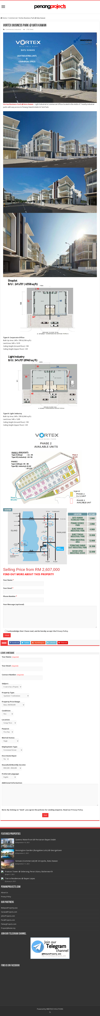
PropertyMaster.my (8, 928)
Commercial (12, 18)
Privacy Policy (6, 897)
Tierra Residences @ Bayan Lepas (20, 878)
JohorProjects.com (8, 916)
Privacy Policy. (62, 631)
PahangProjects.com (8, 924)
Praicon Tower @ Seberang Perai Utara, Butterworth (29, 871)
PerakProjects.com (8, 920)
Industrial (17, 29)
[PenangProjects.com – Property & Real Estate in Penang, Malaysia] (50, 6)
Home (4, 18)
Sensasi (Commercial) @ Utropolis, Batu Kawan (36, 861)
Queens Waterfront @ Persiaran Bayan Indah (35, 839)
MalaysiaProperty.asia (9, 908)
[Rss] (50, 1012)
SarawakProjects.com (9, 912)
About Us (4, 893)
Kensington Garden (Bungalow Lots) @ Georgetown (38, 850)
